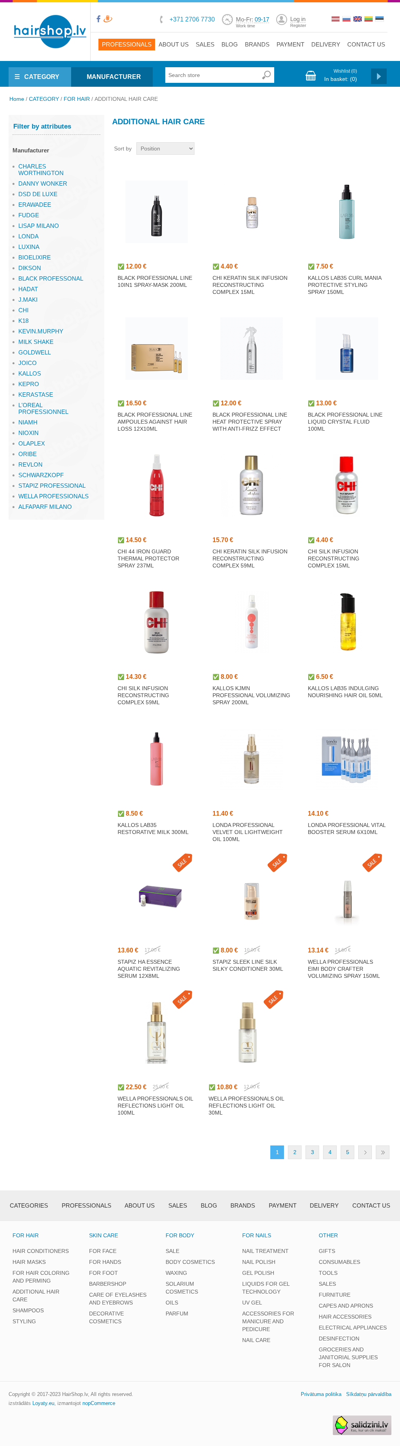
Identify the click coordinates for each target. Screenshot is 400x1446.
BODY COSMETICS (190, 1262)
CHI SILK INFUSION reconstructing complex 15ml (333, 558)
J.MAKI (28, 299)
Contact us (366, 44)
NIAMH (28, 422)
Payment (290, 44)
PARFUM (177, 1313)
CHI (23, 310)
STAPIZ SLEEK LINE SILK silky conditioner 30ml (247, 965)
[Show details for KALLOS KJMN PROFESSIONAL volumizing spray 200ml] (252, 622)
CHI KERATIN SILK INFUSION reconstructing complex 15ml (250, 285)
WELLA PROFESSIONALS (53, 496)
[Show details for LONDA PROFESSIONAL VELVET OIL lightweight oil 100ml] (252, 759)
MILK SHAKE (36, 341)
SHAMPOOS (28, 1310)
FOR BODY (180, 1235)
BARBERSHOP (107, 1284)
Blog (229, 44)
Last (382, 1152)
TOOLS (328, 1273)
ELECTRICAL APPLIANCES (353, 1327)
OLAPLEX (31, 443)
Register (298, 25)
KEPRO (28, 384)
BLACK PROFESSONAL (50, 278)
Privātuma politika (321, 1394)
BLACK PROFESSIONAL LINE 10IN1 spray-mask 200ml (155, 281)
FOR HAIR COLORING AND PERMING (41, 1277)
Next (365, 1152)
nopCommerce (98, 1403)
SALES (327, 1284)
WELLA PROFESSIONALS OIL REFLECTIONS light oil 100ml (155, 1105)
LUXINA (28, 246)
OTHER (328, 1235)
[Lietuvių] (369, 20)
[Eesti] (380, 20)
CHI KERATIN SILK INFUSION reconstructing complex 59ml (250, 558)
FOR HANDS (105, 1262)
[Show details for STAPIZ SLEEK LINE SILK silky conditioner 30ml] (252, 896)
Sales (205, 44)
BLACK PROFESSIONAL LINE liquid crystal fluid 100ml (345, 422)
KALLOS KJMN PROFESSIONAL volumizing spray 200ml (251, 695)
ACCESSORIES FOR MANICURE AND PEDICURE (268, 1321)
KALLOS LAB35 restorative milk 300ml (153, 828)
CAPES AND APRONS (346, 1306)
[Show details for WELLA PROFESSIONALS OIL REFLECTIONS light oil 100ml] (157, 1033)
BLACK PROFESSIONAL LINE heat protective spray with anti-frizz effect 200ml (249, 425)
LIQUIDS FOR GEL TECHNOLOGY (265, 1288)
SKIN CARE (103, 1235)
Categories (29, 1205)
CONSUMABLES (339, 1262)
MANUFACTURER (114, 76)
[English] (358, 20)
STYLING (24, 1321)
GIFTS (327, 1251)
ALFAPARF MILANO (45, 506)
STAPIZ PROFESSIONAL (52, 485)
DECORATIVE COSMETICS (106, 1317)
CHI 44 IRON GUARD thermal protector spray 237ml (148, 558)
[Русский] (347, 20)
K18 (23, 320)
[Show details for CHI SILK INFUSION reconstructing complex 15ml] (347, 485)
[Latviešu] (336, 20)
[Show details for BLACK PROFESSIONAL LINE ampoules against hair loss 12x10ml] (157, 349)
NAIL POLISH (258, 1262)
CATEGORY (41, 76)
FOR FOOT (103, 1273)
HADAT (28, 289)
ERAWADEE (34, 204)
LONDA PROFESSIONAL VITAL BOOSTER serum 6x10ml (347, 828)
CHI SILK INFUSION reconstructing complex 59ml (143, 695)
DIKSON (29, 268)
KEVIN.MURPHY (40, 331)
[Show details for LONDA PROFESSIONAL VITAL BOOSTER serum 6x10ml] (347, 759)
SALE (172, 1251)
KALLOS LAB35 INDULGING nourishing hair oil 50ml (345, 691)
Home (16, 99)
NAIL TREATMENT (265, 1251)
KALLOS (29, 373)
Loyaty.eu (43, 1403)
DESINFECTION (339, 1338)
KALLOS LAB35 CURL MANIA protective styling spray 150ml (344, 285)
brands (257, 44)
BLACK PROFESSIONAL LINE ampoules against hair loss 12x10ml (155, 422)
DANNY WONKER (42, 183)
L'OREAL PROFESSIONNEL (43, 408)
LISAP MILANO (38, 225)
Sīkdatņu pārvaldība (368, 1394)
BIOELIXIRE (34, 257)
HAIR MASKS (29, 1262)
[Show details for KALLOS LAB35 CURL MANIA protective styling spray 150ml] (347, 212)
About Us (174, 44)
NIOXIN (28, 433)
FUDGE (28, 215)
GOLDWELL (34, 352)
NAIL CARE (256, 1340)
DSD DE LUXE (37, 194)
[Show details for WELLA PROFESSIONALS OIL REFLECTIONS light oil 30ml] (248, 1033)
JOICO (27, 363)
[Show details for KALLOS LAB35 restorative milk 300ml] (157, 759)
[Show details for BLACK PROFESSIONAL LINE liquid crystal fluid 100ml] (347, 349)
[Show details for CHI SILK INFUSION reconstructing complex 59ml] (157, 622)
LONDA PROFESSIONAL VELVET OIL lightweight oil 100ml (247, 832)
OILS (172, 1302)
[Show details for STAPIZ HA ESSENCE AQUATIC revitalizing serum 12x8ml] (157, 896)
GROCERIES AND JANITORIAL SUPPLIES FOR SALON (348, 1357)
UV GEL (252, 1302)
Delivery (325, 44)
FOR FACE (102, 1251)
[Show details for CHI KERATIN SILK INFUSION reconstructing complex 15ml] (252, 212)
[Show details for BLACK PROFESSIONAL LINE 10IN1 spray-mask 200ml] (157, 212)
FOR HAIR (77, 99)
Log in (297, 19)
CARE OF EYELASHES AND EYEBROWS (117, 1299)
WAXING (176, 1273)
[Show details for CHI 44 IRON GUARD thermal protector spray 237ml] (157, 485)
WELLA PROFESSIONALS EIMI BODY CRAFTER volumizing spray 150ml (344, 969)
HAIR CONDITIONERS (40, 1251)
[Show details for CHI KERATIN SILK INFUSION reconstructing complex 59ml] (252, 485)
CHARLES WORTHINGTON (41, 169)
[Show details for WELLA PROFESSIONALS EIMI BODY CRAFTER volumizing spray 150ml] (347, 896)
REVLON (30, 464)
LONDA (28, 236)
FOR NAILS (256, 1235)
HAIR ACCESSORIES (345, 1317)
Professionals (127, 44)
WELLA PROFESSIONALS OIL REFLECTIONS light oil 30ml (246, 1105)
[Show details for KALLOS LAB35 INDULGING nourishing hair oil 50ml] (347, 622)
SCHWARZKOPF (41, 475)
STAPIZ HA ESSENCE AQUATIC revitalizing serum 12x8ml (149, 969)
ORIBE (27, 454)
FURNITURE (334, 1295)
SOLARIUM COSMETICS (182, 1288)
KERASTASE (35, 394)
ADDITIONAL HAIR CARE (35, 1296)
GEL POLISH (258, 1273)
